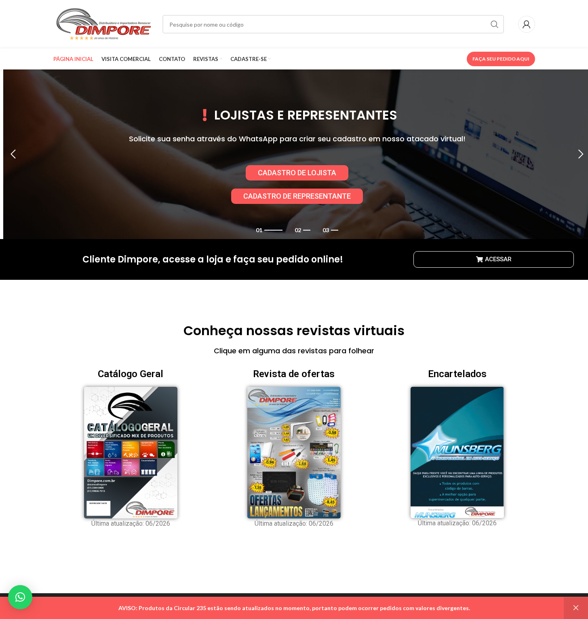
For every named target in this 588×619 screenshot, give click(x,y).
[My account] (526, 24)
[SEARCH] (494, 24)
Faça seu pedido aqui (500, 59)
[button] (13, 154)
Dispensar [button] (576, 608)
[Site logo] (103, 23)
